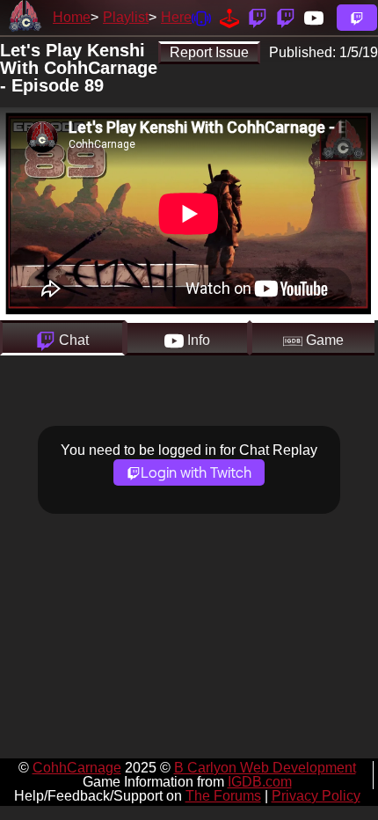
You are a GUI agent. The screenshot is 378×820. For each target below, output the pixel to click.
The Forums (223, 795)
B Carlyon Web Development (265, 767)
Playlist (126, 17)
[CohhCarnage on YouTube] (313, 17)
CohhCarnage (77, 767)
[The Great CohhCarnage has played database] (229, 17)
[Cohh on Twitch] (285, 17)
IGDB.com (260, 781)
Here (176, 17)
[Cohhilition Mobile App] (201, 17)
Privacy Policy (316, 795)
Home (72, 17)
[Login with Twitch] (357, 17)
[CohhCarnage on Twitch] (257, 17)
